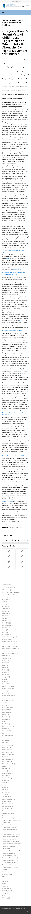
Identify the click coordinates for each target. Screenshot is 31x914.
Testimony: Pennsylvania (9, 858)
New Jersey (5, 747)
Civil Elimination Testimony (10, 648)
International (6, 700)
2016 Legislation (7, 597)
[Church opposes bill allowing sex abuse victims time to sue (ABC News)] (22, 566)
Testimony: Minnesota (9, 853)
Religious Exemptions (8, 778)
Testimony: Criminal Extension (11, 844)
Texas (4, 869)
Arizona (4, 606)
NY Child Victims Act (8, 764)
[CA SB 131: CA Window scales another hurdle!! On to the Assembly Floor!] (8, 551)
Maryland (5, 724)
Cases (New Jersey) (8, 630)
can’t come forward (12, 341)
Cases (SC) (5, 634)
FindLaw (4, 672)
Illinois (4, 693)
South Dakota (6, 808)
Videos (4, 883)
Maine (4, 721)
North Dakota (6, 761)
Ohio (3, 766)
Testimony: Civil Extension (10, 834)
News (4, 757)
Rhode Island (6, 801)
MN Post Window (7, 735)
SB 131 (7, 531)
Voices (4, 886)
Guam (4, 681)
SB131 (7, 258)
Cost (3, 785)
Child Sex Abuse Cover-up (9, 641)
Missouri (4, 733)
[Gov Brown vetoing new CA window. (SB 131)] (8, 561)
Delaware (5, 663)
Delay (4, 665)
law (22, 373)
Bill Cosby (5, 611)
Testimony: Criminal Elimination (11, 841)
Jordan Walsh (6, 710)
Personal (5, 775)
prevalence (5, 792)
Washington (5, 888)
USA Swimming (6, 874)
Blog (3, 12)
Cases (4, 618)
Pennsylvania (6, 773)
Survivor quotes (7, 818)
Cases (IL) (5, 627)
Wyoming (5, 898)
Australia (4, 703)
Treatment (5, 797)
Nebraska (5, 740)
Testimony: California (8, 829)
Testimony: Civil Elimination (10, 832)
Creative (4, 660)
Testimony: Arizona (8, 827)
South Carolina (6, 806)
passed (21, 320)
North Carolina (6, 759)
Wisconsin (5, 893)
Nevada (4, 742)
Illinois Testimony (7, 695)
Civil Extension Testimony (9, 651)
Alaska (4, 604)
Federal (4, 670)
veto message (17, 269)
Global (4, 679)
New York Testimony (8, 754)
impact (4, 789)
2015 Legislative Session (9, 592)
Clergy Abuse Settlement (9, 646)
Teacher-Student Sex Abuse (10, 820)
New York (5, 752)
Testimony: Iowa (7, 848)
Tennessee (5, 822)
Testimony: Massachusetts (10, 851)
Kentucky (5, 717)
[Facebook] (25, 912)
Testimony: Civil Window (9, 836)
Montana (4, 738)
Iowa (3, 705)
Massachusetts (6, 726)
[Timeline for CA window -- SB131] (8, 566)
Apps (3, 782)
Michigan (4, 728)
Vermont (4, 879)
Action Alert (5, 599)
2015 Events (6, 590)
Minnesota (5, 731)
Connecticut (5, 658)
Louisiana (5, 719)
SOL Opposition (7, 804)
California (14, 27)
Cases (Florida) (6, 625)
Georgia (4, 677)
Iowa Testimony (7, 707)
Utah (3, 876)
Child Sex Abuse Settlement (10, 644)
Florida (4, 674)
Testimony (5, 825)
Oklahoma (5, 768)
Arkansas (5, 609)
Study (4, 794)
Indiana (4, 698)
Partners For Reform (16, 1)
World (4, 895)
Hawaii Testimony (7, 686)
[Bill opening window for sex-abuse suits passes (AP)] (22, 556)
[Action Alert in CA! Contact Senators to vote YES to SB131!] (22, 551)
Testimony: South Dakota (9, 862)
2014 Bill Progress (7, 587)
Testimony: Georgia (8, 846)
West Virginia (6, 891)
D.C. (3, 815)
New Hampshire (7, 745)
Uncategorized (6, 872)
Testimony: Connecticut (9, 839)
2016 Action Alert (7, 594)
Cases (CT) (5, 620)
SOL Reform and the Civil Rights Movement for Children (13, 22)
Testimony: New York (8, 855)
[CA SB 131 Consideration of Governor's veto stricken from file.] (22, 561)
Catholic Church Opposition (10, 637)
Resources (5, 780)
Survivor (4, 811)
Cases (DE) (5, 623)
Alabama (4, 601)
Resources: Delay (7, 799)
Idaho (4, 691)
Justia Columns (6, 712)
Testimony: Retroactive (9, 860)
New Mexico (6, 750)
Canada (4, 616)
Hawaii (4, 684)
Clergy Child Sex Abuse (9, 653)
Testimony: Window (8, 865)
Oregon (4, 771)
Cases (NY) (5, 632)
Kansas (4, 714)
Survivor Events (7, 813)
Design (4, 667)
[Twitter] (27, 912)
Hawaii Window (6, 688)
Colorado (5, 656)
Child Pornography (7, 639)
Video (4, 881)
